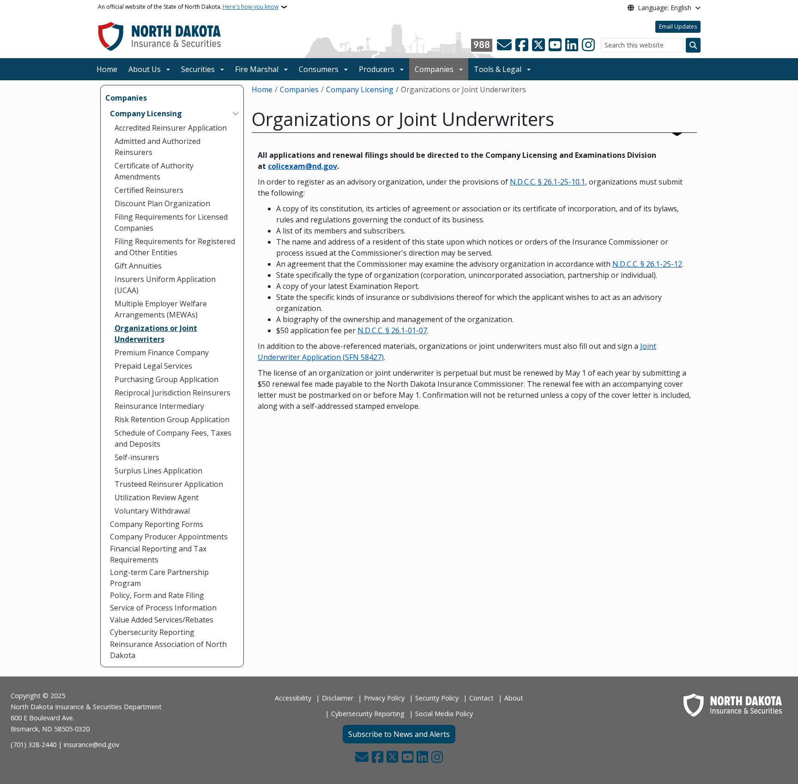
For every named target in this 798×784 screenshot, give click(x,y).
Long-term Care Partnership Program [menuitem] (159, 577)
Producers (376, 69)
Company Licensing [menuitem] (146, 113)
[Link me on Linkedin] (571, 45)
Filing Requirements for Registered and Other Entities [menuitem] (175, 246)
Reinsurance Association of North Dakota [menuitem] (168, 649)
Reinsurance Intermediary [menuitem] (159, 406)
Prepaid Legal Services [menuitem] (153, 366)
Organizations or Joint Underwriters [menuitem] (156, 333)
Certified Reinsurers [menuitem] (149, 190)
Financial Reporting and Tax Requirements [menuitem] (158, 554)
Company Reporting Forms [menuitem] (156, 524)
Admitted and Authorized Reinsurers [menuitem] (157, 146)
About (513, 698)
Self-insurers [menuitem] (137, 457)
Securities (198, 69)
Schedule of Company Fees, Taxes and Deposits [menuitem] (173, 438)
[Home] (159, 36)
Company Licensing (359, 89)
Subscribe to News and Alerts (399, 734)
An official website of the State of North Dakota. (188, 7)
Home (107, 69)
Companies (434, 69)
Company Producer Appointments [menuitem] (169, 537)
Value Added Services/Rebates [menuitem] (161, 620)
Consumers (319, 69)
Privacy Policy (384, 698)
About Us (144, 69)
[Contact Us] (504, 45)
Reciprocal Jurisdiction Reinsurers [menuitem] (172, 393)
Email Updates (678, 26)
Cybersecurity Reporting (368, 713)
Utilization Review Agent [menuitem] (157, 497)
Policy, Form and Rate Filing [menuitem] (157, 595)
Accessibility (293, 698)
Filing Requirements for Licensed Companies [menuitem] (171, 222)
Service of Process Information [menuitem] (163, 608)
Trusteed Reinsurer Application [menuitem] (169, 484)
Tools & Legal (497, 69)
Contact (481, 698)
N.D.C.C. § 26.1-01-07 (392, 330)
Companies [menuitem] (126, 98)
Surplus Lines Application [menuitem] (158, 471)
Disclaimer (337, 698)
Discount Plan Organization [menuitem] (162, 203)
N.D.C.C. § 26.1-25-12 (647, 264)
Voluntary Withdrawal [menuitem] (152, 511)
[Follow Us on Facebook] (521, 45)
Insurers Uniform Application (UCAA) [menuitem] (165, 284)
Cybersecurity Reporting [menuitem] (152, 632)
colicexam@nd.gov (302, 166)
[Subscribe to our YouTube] (555, 45)
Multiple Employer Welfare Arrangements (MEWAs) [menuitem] (161, 309)
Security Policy (437, 698)
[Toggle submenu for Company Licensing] (235, 113)
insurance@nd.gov (91, 744)
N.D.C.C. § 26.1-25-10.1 (547, 182)
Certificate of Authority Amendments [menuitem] (154, 171)
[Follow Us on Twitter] (538, 45)
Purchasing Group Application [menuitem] (166, 379)
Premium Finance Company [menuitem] (162, 352)
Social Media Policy (444, 713)
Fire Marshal (256, 69)
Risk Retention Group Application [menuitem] (172, 419)
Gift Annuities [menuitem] (138, 266)
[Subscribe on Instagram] (588, 45)
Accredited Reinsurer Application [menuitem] (171, 128)
